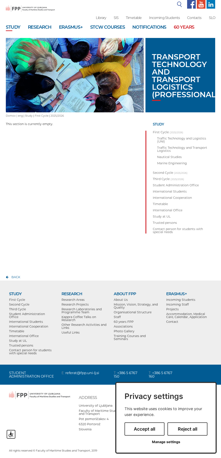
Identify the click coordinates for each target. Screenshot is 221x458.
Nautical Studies (169, 156)
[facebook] (191, 4)
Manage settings (166, 442)
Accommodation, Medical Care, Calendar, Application (186, 315)
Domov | (12, 115)
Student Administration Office (27, 315)
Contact (172, 322)
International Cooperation (28, 326)
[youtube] (200, 4)
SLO (212, 18)
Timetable (134, 18)
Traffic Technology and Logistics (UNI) (181, 140)
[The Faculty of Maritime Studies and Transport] (30, 6)
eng (20, 115)
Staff (117, 317)
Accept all (144, 429)
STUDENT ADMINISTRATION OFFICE (31, 374)
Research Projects (75, 304)
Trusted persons (21, 345)
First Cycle (41, 115)
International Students (26, 322)
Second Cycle (19, 304)
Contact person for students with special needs (30, 351)
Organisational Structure (133, 312)
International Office (24, 336)
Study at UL (18, 341)
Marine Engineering (172, 163)
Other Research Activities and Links (84, 326)
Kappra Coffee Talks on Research (79, 318)
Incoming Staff (177, 304)
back (15, 277)
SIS (116, 18)
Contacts (194, 18)
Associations (123, 326)
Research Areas (73, 300)
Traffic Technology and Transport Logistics (182, 149)
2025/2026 (57, 115)
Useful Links (71, 332)
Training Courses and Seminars (130, 337)
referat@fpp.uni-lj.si (82, 373)
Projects (172, 309)
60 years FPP (124, 322)
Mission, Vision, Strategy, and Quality (136, 306)
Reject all (187, 429)
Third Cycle (17, 309)
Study (29, 115)
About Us (121, 300)
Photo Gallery (124, 331)
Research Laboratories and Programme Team (82, 310)
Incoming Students (164, 18)
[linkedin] (210, 4)
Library (101, 18)
